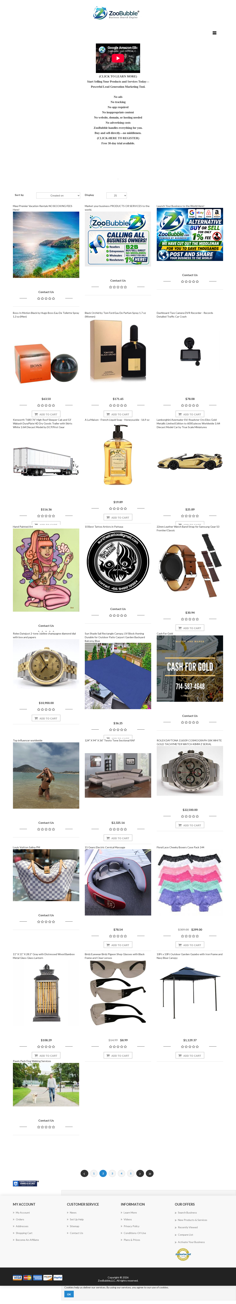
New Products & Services (192, 1219)
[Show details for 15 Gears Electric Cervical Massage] (118, 882)
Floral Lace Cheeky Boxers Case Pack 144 (180, 847)
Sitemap (74, 1226)
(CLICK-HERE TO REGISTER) (118, 138)
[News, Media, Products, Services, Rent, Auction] (118, 239)
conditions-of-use (135, 1233)
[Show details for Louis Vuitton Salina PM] (46, 875)
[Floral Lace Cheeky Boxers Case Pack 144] (190, 882)
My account (23, 1212)
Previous (84, 1173)
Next (140, 1173)
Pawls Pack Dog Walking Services (32, 1061)
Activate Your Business (191, 1242)
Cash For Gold (165, 633)
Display (89, 194)
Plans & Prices (132, 1239)
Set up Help (77, 1219)
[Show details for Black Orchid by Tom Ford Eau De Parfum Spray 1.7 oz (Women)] (118, 351)
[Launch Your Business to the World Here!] (190, 234)
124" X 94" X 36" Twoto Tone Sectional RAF (110, 740)
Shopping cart (24, 1233)
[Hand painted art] (46, 570)
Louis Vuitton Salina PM (26, 847)
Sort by (19, 194)
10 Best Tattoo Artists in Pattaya (104, 526)
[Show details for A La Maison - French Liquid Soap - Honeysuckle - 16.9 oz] (118, 455)
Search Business (187, 1212)
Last (150, 1173)
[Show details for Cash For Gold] (190, 668)
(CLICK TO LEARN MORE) (118, 76)
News (73, 1212)
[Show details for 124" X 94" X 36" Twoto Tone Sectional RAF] (118, 775)
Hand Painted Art (23, 526)
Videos (128, 1219)
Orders (20, 1219)
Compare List (185, 1234)
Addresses (22, 1226)
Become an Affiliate (27, 1239)
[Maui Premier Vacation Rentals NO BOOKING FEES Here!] (46, 245)
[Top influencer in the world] (46, 775)
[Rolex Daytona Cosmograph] (190, 771)
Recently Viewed (188, 1227)
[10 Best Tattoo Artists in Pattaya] (118, 562)
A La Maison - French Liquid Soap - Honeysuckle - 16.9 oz (117, 419)
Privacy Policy (131, 1226)
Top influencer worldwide (27, 740)
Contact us (76, 1233)
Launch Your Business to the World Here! (180, 206)
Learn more (130, 1212)
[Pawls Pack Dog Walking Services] (46, 1084)
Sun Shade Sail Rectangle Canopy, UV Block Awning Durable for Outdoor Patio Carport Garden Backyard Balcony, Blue (115, 637)
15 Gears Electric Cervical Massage (105, 847)
